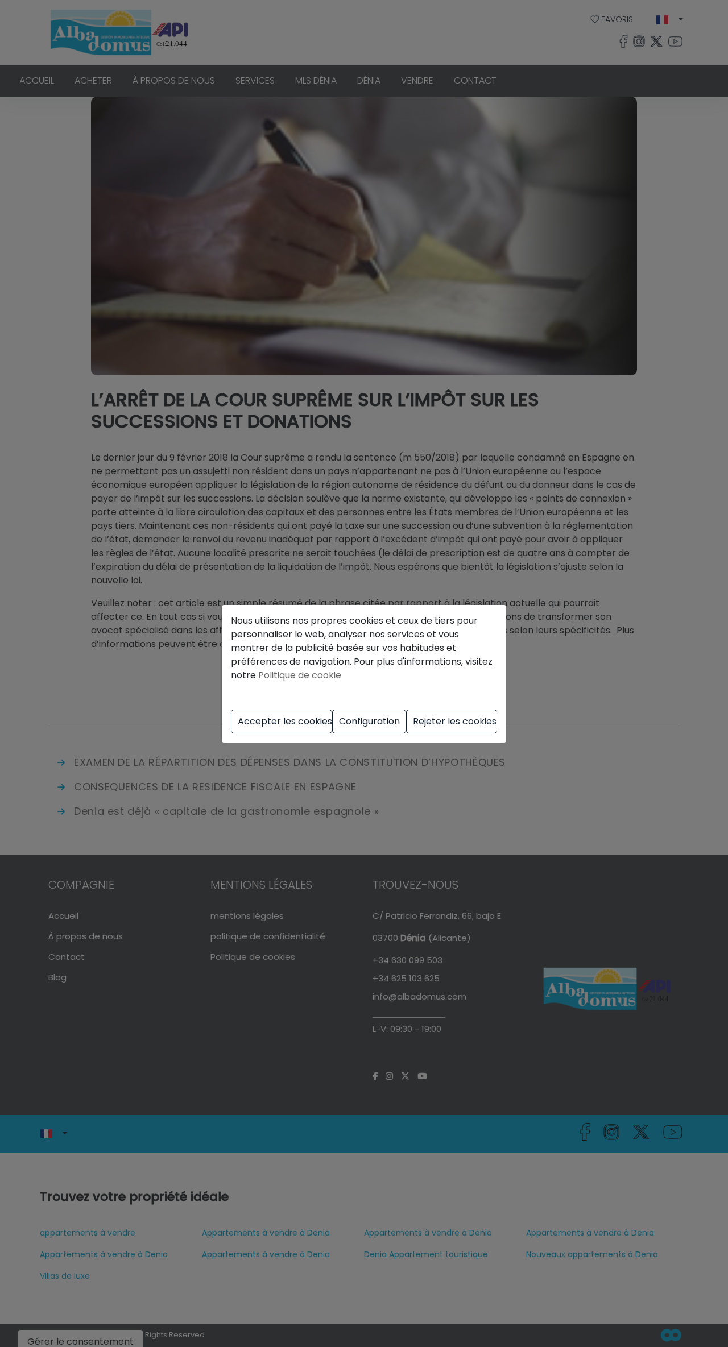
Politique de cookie (299, 675)
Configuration (369, 721)
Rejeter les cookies (455, 721)
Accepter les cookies (285, 721)
